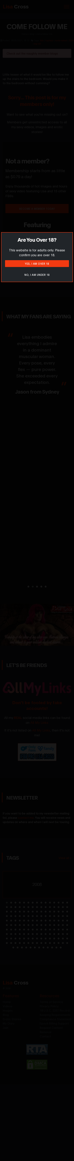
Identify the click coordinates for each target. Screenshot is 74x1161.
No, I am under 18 (37, 274)
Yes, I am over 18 (37, 263)
